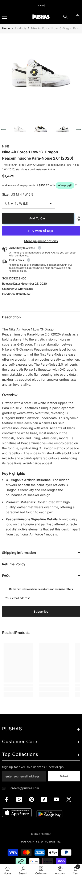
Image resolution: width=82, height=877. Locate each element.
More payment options (41, 241)
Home (6, 28)
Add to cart (37, 218)
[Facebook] (6, 799)
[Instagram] (19, 799)
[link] (18, 689)
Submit (64, 776)
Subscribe (41, 611)
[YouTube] (56, 799)
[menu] (4, 16)
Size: (17, 194)
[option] (41, 74)
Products (20, 28)
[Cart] (77, 16)
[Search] (65, 16)
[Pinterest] (31, 799)
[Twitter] (68, 799)
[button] (3, 129)
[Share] (77, 219)
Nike (5, 146)
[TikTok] (44, 799)
